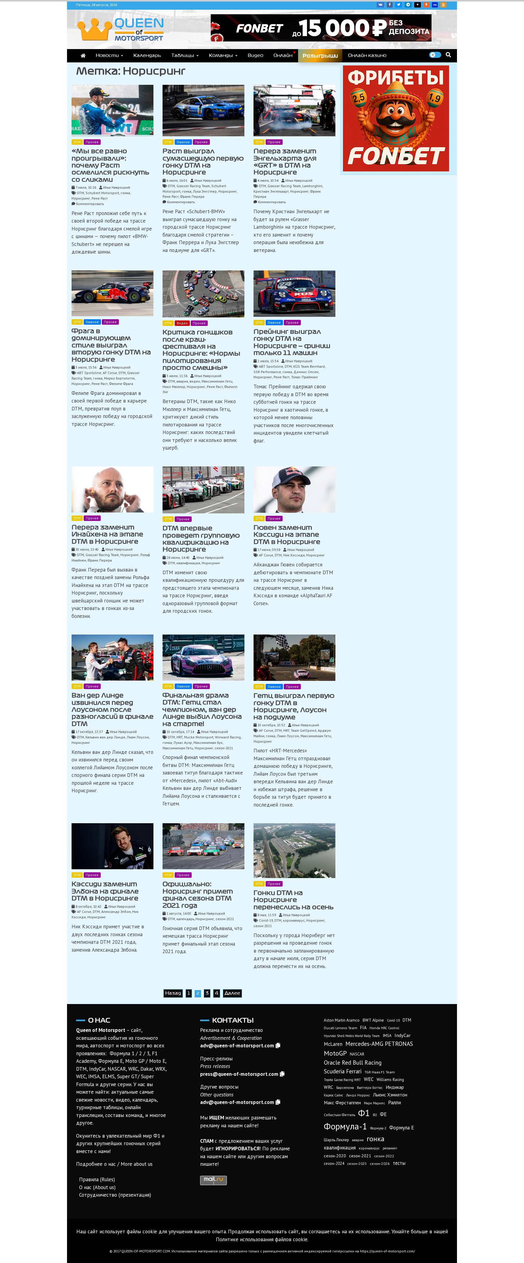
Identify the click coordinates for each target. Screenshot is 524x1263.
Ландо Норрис (358, 1095)
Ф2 (375, 1115)
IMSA (387, 1035)
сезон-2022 (384, 1156)
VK (380, 5)
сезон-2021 (224, 748)
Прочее (92, 142)
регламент (390, 1148)
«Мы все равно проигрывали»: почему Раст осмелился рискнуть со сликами (110, 165)
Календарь (147, 55)
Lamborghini (312, 186)
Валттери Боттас (370, 1087)
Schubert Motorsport (102, 193)
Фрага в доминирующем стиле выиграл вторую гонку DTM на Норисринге (111, 345)
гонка (125, 193)
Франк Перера (192, 196)
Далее (232, 993)
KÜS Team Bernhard (309, 366)
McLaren (333, 1044)
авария (182, 381)
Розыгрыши (320, 55)
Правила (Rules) (97, 1179)
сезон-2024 (334, 1163)
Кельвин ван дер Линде (105, 737)
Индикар (395, 1087)
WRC (328, 1087)
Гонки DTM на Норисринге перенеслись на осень (294, 900)
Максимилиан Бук (208, 742)
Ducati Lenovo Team (340, 1028)
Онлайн (283, 55)
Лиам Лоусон (138, 737)
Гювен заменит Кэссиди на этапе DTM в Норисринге (287, 535)
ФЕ (383, 1114)
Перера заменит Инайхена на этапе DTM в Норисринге (107, 534)
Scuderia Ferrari (342, 1071)
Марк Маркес (374, 1103)
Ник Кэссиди (294, 555)
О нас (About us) (97, 1187)
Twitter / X (398, 5)
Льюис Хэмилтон (390, 1095)
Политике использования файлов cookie (261, 1239)
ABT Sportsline (89, 372)
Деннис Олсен (306, 372)
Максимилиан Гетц (217, 381)
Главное (183, 142)
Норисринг (81, 198)
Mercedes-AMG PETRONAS (379, 1043)
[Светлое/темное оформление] (435, 55)
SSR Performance (267, 372)
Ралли (394, 1102)
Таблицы (182, 55)
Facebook (390, 5)
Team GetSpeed (303, 730)
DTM (77, 142)
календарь (185, 919)
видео (195, 381)
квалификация (188, 563)
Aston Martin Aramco (342, 1020)
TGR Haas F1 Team (379, 1071)
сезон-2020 (335, 1156)
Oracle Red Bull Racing (352, 1062)
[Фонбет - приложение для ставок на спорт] (321, 27)
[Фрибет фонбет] (396, 117)
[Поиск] (448, 54)
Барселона (345, 1087)
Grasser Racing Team (193, 186)
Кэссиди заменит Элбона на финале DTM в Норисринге (105, 891)
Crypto (443, 5)
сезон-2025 (357, 1163)
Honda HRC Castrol (384, 1028)
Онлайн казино (367, 55)
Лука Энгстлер (205, 191)
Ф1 (364, 1113)
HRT (179, 737)
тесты (399, 1163)
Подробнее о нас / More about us (114, 1164)
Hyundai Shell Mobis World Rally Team (352, 1036)
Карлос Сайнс (333, 1095)
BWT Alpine (373, 1020)
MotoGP (335, 1053)
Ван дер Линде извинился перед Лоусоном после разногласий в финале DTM (112, 709)
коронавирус (294, 920)
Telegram (408, 5)
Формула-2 (378, 1128)
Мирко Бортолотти (119, 378)
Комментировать (90, 203)
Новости (107, 55)
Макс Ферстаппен (342, 1102)
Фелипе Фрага (121, 383)
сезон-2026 (380, 1163)
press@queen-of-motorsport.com (239, 1074)
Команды (221, 55)
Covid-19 (266, 920)
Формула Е (401, 1127)
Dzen (417, 5)
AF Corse (110, 372)
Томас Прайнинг (304, 377)
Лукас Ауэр (182, 742)
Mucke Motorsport (198, 737)
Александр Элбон (116, 911)
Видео (255, 55)
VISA (435, 5)
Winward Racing (228, 737)
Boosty (426, 5)
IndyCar (403, 1035)
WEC (369, 1079)
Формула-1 (345, 1126)
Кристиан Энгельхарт (271, 191)
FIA (363, 1027)
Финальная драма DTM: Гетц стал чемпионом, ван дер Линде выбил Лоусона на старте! (202, 709)
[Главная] (83, 56)
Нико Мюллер (174, 386)
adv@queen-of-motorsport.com (237, 1045)
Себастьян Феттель (339, 1114)
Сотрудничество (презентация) (115, 1195)
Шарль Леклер (336, 1139)
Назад (173, 993)
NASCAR (357, 1054)
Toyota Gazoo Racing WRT (342, 1080)
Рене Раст (100, 198)
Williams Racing (390, 1079)
